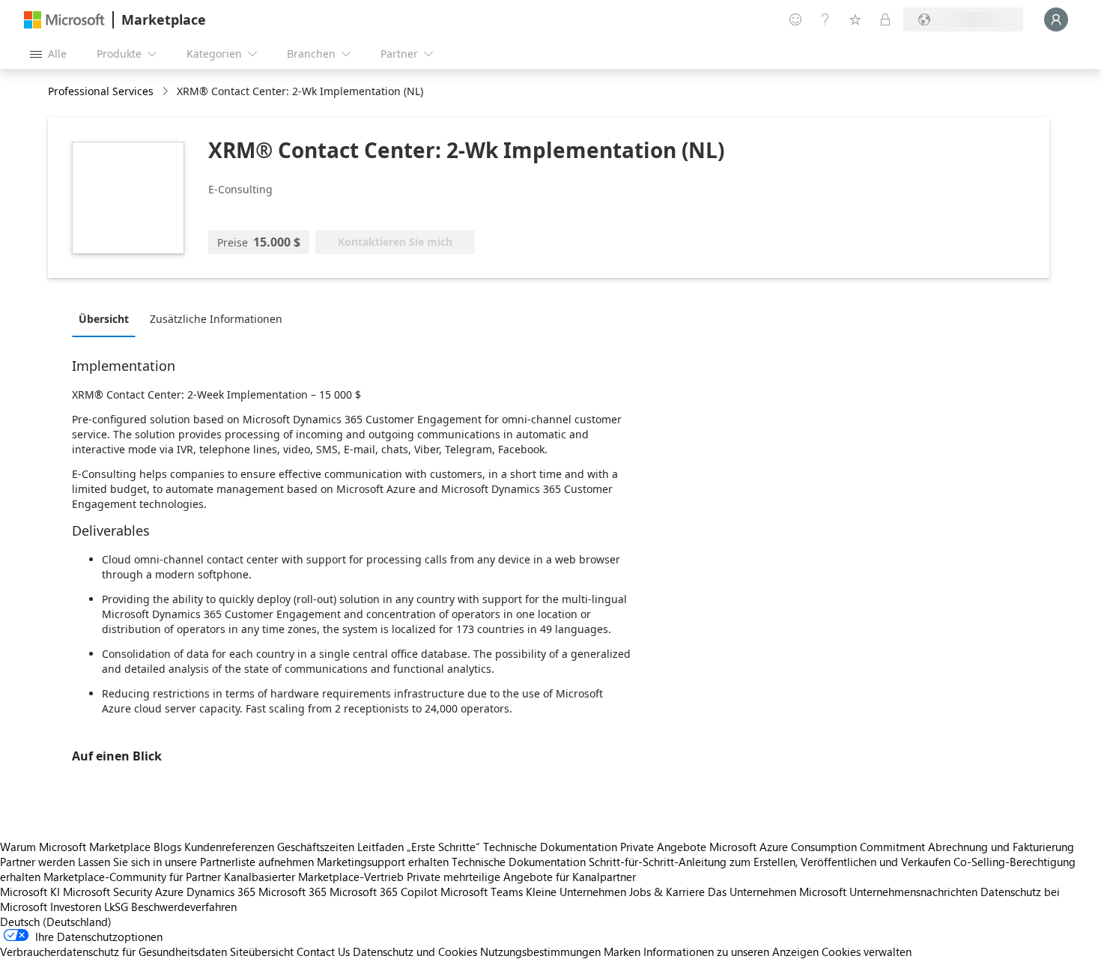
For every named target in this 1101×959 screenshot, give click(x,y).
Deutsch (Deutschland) (56, 921)
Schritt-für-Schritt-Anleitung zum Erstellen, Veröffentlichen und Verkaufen (769, 861)
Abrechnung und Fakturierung (1001, 846)
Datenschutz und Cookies (415, 951)
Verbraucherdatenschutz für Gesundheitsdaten (113, 951)
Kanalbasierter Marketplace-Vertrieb (314, 876)
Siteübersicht (262, 951)
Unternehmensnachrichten (913, 891)
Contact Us (323, 951)
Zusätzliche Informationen (216, 319)
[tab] (107, 318)
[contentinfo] (166, 91)
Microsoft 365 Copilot (383, 891)
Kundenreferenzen (229, 846)
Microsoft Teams (481, 891)
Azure (169, 891)
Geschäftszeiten (315, 846)
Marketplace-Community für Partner (132, 876)
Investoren (75, 906)
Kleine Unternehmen (576, 891)
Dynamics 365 (220, 891)
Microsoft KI (30, 891)
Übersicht (104, 319)
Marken (622, 951)
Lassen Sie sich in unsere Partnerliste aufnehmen (196, 861)
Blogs (167, 846)
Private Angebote (663, 846)
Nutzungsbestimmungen (540, 951)
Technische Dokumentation (550, 846)
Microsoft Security (107, 891)
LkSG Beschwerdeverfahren (170, 906)
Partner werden (37, 861)
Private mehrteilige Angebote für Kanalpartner (521, 876)
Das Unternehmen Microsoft (777, 891)
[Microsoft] (64, 19)
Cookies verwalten (867, 951)
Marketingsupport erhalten (383, 861)
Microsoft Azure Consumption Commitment (818, 846)
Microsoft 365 (292, 891)
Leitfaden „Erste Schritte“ (418, 846)
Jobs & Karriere (667, 891)
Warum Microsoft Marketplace (75, 846)
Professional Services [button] (101, 91)
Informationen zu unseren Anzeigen (731, 951)
